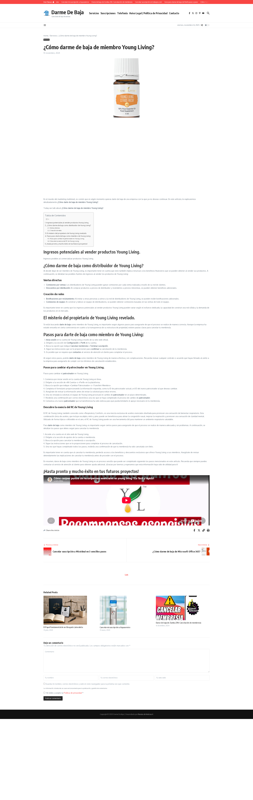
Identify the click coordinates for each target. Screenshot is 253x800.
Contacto (174, 13)
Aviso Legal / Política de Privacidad (148, 13)
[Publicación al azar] (202, 25)
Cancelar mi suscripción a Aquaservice (115, 627)
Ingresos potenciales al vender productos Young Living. (67, 223)
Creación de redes (56, 230)
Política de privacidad (73, 693)
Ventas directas (55, 228)
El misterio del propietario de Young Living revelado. (67, 233)
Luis (126, 574)
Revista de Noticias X (145, 714)
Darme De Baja (67, 12)
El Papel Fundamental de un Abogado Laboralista (63, 627)
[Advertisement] (103, 138)
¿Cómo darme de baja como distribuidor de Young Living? (69, 225)
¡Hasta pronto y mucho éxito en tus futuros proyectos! (67, 244)
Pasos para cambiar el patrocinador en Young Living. (67, 239)
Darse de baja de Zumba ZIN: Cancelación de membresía (178, 622)
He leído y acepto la (64, 693)
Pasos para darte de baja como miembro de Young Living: (69, 236)
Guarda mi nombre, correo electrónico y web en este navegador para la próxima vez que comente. (88, 684)
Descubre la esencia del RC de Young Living (64, 241)
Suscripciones (108, 13)
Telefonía (122, 13)
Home (45, 36)
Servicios (94, 13)
